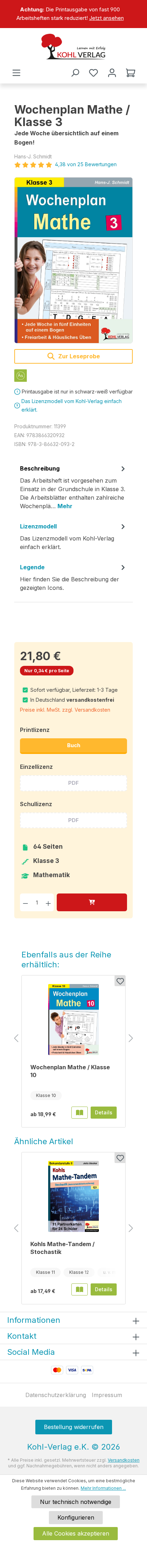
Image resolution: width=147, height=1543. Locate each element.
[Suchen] (75, 73)
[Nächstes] (131, 1038)
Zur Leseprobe (78, 356)
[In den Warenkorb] (92, 902)
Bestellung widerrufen (73, 1426)
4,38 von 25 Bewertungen (86, 164)
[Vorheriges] (16, 1038)
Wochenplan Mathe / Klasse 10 (70, 1071)
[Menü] (16, 73)
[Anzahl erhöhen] (48, 902)
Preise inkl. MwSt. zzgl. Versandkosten (65, 710)
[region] (73, 14)
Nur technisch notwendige (75, 1501)
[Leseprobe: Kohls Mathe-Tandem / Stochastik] (79, 1289)
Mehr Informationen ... (103, 1488)
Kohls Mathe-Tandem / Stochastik (62, 1247)
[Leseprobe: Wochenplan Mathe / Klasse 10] (79, 1113)
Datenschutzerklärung (55, 1394)
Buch (73, 745)
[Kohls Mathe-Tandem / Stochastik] (73, 1196)
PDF (73, 782)
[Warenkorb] (130, 73)
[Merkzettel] (93, 73)
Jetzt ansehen (106, 18)
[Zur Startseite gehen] (73, 46)
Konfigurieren (75, 1517)
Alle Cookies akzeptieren (75, 1533)
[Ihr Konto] (112, 73)
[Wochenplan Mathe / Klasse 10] (73, 1019)
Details (103, 1112)
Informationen (33, 1320)
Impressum (107, 1394)
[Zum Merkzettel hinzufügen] (120, 981)
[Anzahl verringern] (25, 902)
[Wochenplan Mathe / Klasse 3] (73, 260)
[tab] (73, 490)
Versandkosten (124, 1460)
